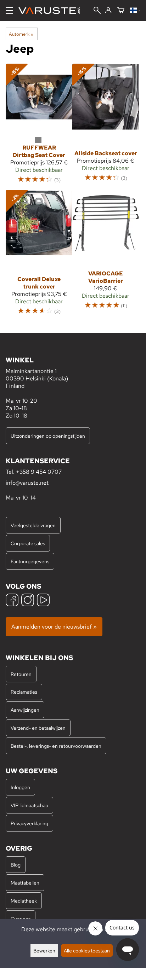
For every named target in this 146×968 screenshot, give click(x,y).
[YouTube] (43, 601)
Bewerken (44, 950)
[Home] (51, 10)
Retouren (21, 674)
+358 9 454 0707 (39, 472)
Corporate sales (28, 543)
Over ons (20, 918)
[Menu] (9, 10)
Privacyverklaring (29, 823)
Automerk (21, 34)
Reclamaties (24, 691)
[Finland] (135, 11)
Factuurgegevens (30, 561)
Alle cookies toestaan (87, 950)
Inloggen (20, 787)
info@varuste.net (27, 482)
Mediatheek (24, 900)
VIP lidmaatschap (29, 805)
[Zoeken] (97, 11)
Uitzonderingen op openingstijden (48, 435)
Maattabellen (25, 882)
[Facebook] (12, 601)
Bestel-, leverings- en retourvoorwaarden (56, 745)
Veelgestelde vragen (33, 525)
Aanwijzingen (25, 709)
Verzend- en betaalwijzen (38, 727)
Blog (16, 864)
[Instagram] (27, 601)
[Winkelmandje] (120, 11)
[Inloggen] (108, 10)
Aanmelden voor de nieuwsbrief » (54, 626)
